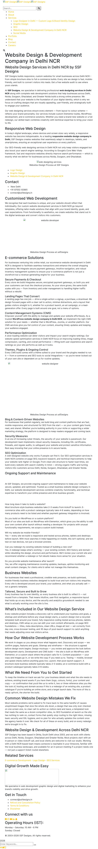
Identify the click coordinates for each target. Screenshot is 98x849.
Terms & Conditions (19, 805)
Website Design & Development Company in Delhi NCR (36, 176)
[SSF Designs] (10, 1)
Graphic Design (17, 173)
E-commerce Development (18, 760)
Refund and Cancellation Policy (25, 802)
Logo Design (16, 170)
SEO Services (53, 760)
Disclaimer (15, 808)
